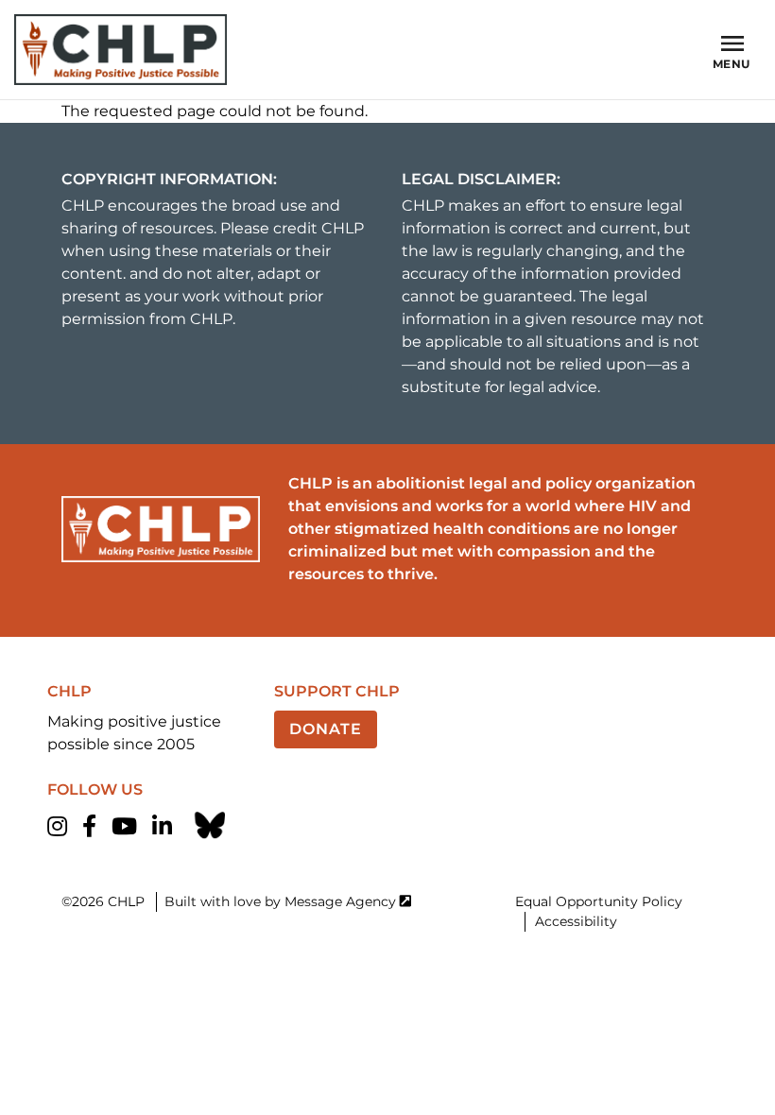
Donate (325, 729)
